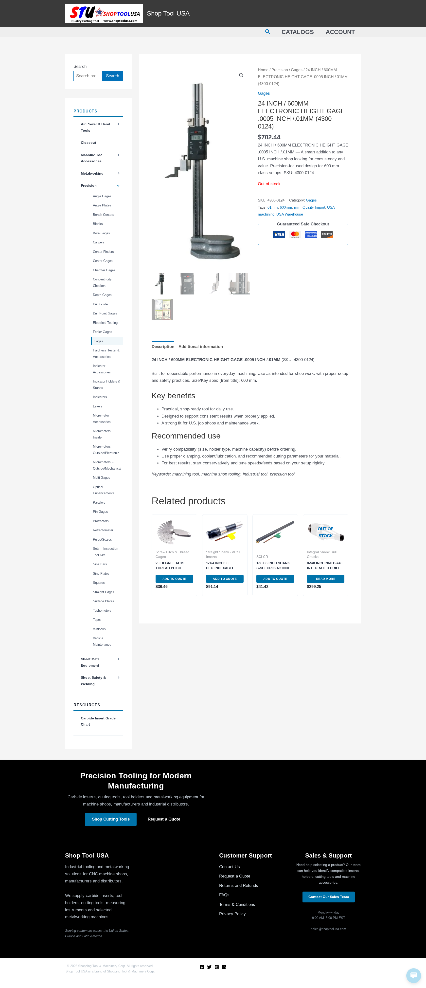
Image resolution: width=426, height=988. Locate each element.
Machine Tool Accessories (92, 158)
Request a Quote (164, 819)
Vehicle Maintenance (102, 641)
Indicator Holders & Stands (106, 385)
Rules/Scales (102, 539)
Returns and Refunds (238, 885)
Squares (99, 583)
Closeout (88, 143)
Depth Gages (102, 295)
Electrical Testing (105, 323)
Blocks (98, 224)
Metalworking (92, 173)
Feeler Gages (102, 332)
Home (263, 70)
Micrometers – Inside (103, 434)
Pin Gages (100, 511)
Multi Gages (101, 477)
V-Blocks (99, 629)
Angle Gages (102, 196)
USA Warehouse (289, 214)
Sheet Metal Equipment (91, 662)
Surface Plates (103, 601)
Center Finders (103, 252)
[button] (268, 32)
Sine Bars (100, 564)
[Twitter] (209, 967)
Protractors (101, 521)
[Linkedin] (224, 967)
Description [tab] (163, 346)
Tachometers (102, 610)
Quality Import (313, 207)
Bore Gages (101, 233)
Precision (89, 185)
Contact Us (229, 866)
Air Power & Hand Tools (95, 127)
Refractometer (103, 530)
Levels (97, 406)
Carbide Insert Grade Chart (98, 721)
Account (340, 32)
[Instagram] (216, 967)
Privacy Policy (232, 914)
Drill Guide (100, 304)
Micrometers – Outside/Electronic (106, 450)
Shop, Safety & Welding (93, 681)
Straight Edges (103, 592)
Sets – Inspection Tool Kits (105, 552)
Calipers (99, 242)
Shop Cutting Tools (111, 819)
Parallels (99, 502)
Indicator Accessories (102, 369)
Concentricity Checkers (102, 282)
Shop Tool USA (168, 13)
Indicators (100, 397)
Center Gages (103, 261)
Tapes (97, 620)
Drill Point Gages (105, 313)
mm (297, 207)
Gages (98, 341)
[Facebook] (202, 967)
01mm (272, 207)
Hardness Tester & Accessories (106, 353)
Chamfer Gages (104, 270)
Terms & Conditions (237, 904)
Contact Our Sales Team (328, 897)
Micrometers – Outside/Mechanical (107, 465)
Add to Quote (174, 579)
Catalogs (298, 32)
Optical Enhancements (103, 490)
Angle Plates (102, 205)
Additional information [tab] (200, 346)
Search (80, 66)
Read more (326, 579)
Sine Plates (101, 573)
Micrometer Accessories (102, 419)
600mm (286, 207)
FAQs (224, 895)
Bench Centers (103, 215)
